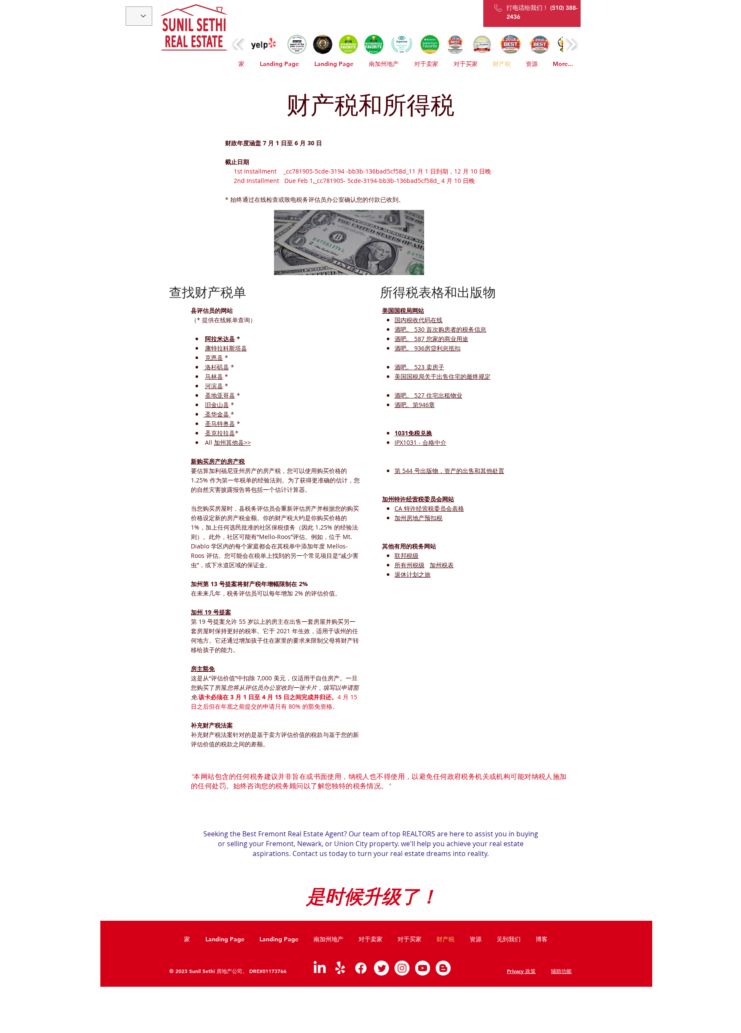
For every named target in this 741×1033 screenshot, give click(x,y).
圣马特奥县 (220, 423)
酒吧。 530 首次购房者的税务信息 (440, 329)
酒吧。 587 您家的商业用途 (431, 339)
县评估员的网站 (212, 310)
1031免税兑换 (413, 433)
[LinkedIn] (319, 968)
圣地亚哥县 (220, 395)
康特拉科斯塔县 (226, 348)
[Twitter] (381, 968)
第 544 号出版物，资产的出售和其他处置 (449, 471)
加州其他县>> (232, 442)
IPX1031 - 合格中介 (420, 442)
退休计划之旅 (413, 574)
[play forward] (570, 44)
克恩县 (214, 357)
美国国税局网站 (403, 310)
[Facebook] (360, 968)
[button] (263, 44)
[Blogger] (443, 968)
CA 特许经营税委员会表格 (429, 508)
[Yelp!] (340, 968)
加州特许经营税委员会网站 (418, 499)
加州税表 (442, 565)
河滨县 (214, 386)
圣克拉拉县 (220, 433)
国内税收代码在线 (419, 320)
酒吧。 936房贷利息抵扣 (428, 348)
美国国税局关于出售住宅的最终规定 (443, 376)
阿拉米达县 (220, 339)
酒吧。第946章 (415, 405)
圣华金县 (217, 414)
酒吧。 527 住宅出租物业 (428, 395)
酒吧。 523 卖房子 (419, 367)
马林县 (214, 376)
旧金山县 (217, 405)
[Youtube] (422, 968)
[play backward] (238, 44)
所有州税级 (410, 565)
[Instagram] (402, 968)
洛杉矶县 (217, 367)
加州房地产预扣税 (419, 518)
